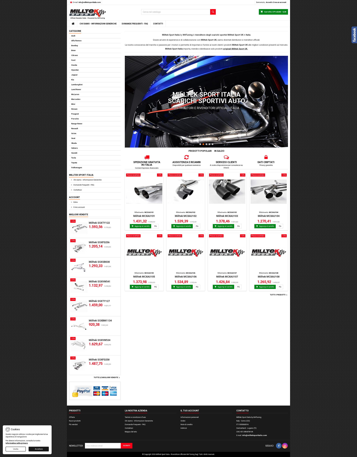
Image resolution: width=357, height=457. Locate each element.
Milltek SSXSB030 (99, 261)
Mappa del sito (131, 432)
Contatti (158, 24)
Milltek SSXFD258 (99, 359)
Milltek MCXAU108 (268, 276)
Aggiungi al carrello (140, 226)
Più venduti (73, 424)
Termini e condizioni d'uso (135, 417)
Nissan (74, 109)
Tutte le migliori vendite (107, 377)
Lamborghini (77, 85)
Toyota (74, 163)
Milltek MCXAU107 (227, 276)
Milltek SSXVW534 (99, 340)
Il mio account (79, 207)
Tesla (73, 158)
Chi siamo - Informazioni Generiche (98, 24)
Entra (75, 202)
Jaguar (74, 75)
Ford (73, 60)
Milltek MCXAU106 (185, 276)
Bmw (73, 50)
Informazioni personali (190, 417)
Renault (74, 128)
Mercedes (75, 99)
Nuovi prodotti (75, 421)
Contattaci (77, 190)
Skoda (74, 143)
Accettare (39, 449)
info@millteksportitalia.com (90, 2)
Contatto (242, 410)
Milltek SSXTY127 (99, 301)
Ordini (183, 421)
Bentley (74, 45)
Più (156, 226)
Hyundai (75, 70)
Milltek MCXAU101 (144, 215)
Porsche (75, 119)
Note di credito (187, 424)
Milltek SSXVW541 (99, 281)
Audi (73, 36)
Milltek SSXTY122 (99, 222)
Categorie (75, 31)
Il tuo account (190, 410)
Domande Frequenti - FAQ (135, 24)
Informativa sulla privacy (17, 443)
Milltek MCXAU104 (268, 215)
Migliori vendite (78, 214)
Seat (73, 138)
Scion (73, 133)
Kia (72, 80)
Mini (73, 104)
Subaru (74, 148)
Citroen (74, 55)
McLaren (75, 94)
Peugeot (75, 114)
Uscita (15, 449)
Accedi (269, 2)
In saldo (219, 151)
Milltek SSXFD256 (99, 242)
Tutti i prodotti (279, 295)
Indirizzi (184, 428)
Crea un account (279, 2)
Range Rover (76, 124)
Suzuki (74, 153)
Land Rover (76, 89)
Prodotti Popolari (200, 151)
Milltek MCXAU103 (227, 215)
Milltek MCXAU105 (144, 276)
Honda (74, 65)
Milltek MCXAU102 (185, 215)
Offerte (72, 417)
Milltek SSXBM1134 (100, 320)
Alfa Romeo (76, 41)
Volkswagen (76, 168)
